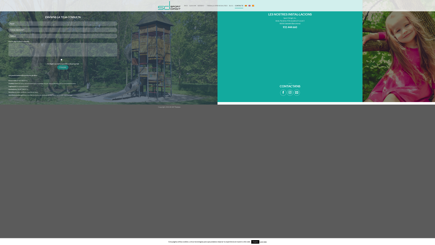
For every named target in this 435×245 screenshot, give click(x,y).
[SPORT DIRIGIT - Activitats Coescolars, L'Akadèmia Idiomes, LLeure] (169, 5)
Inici (186, 6)
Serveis (201, 6)
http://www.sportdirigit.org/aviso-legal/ (61, 95)
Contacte (239, 6)
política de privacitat (71, 64)
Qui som (192, 6)
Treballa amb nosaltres (217, 6)
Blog (231, 6)
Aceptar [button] (255, 242)
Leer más (263, 242)
